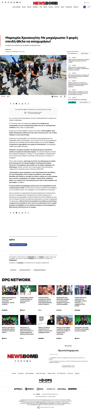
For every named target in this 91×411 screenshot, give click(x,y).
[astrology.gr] (51, 389)
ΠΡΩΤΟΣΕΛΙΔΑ (69, 7)
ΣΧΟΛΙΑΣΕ (56, 96)
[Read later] (64, 96)
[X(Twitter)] (5, 2)
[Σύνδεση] (84, 7)
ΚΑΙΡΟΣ (62, 7)
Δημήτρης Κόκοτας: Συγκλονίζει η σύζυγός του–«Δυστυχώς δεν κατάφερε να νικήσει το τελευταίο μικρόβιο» (63, 301)
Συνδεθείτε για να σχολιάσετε (18, 244)
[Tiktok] (14, 2)
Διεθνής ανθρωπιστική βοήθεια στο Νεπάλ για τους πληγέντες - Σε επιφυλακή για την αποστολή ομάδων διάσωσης (78, 93)
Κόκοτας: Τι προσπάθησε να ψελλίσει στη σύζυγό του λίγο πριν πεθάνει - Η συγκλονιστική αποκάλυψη (63, 331)
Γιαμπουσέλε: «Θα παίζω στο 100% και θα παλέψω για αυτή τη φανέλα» (82, 329)
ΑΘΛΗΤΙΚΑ (51, 7)
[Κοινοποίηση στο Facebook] (10, 103)
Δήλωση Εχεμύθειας (30, 373)
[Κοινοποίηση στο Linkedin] (22, 103)
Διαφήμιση (77, 373)
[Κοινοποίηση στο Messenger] (16, 103)
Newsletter (21, 262)
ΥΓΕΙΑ (40, 7)
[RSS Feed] (20, 2)
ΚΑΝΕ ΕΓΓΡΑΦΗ (67, 366)
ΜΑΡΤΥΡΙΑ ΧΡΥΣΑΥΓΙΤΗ (25, 270)
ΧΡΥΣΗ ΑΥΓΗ (13, 270)
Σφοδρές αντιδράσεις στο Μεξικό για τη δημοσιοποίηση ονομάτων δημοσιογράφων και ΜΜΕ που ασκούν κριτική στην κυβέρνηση (78, 84)
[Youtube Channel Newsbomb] (17, 2)
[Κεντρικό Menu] (89, 7)
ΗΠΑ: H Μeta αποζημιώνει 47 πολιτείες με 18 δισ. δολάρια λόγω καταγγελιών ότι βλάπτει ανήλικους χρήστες (78, 76)
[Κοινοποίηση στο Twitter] (13, 103)
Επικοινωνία (70, 373)
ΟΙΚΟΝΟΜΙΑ (35, 7)
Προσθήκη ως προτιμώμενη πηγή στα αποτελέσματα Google (34, 113)
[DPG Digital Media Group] (45, 381)
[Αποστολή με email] (28, 103)
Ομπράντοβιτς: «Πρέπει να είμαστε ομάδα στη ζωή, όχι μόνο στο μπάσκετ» (26, 300)
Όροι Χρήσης (21, 373)
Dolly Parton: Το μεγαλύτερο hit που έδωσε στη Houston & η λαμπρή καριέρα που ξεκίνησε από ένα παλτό (27, 331)
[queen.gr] (40, 389)
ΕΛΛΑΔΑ (24, 7)
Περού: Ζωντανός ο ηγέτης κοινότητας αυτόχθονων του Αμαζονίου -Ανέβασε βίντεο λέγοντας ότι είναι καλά (78, 68)
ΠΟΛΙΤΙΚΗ (29, 7)
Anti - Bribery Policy (61, 373)
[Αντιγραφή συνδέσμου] (61, 96)
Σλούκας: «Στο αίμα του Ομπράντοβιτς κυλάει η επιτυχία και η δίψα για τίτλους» (8, 330)
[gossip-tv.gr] (18, 389)
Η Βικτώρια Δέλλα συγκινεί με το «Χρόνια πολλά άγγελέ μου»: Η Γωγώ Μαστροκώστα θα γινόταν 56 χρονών (45, 301)
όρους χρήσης (73, 357)
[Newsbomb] (22, 356)
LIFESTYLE (57, 7)
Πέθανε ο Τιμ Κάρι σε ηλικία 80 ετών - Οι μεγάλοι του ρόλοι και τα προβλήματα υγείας (45, 330)
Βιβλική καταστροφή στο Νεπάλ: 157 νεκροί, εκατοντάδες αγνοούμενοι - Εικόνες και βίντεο (9, 301)
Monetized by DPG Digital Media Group (50, 394)
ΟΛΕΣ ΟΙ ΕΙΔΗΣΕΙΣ (16, 7)
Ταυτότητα (14, 373)
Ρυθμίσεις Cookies (51, 373)
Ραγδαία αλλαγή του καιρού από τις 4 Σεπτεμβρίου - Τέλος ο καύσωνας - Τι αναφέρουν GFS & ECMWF (81, 302)
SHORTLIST (75, 7)
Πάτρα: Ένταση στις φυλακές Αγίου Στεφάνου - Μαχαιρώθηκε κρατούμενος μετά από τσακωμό (78, 61)
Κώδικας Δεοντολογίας (41, 373)
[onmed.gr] (72, 389)
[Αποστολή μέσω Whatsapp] (19, 103)
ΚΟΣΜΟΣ (45, 7)
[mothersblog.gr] (61, 389)
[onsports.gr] (29, 389)
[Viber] (8, 2)
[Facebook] (2, 2)
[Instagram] (11, 2)
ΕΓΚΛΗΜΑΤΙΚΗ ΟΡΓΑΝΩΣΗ (39, 270)
